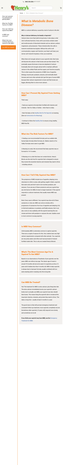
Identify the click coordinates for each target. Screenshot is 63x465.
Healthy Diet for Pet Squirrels (43, 113)
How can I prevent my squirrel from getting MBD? (7, 17)
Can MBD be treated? (8, 47)
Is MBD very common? (5, 35)
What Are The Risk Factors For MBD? (7, 24)
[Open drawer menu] (2, 8)
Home (21, 13)
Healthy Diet (39, 121)
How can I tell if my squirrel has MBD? (7, 29)
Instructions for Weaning (34, 115)
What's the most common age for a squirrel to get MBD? (8, 41)
